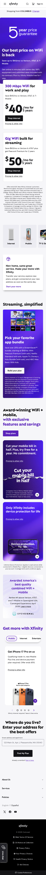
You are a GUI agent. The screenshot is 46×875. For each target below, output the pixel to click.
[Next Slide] (34, 710)
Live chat (3, 855)
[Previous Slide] (12, 710)
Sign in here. (30, 760)
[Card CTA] (23, 469)
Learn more (26, 606)
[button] (17, 710)
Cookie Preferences (24, 873)
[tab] (11, 638)
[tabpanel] (23, 680)
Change (35, 11)
